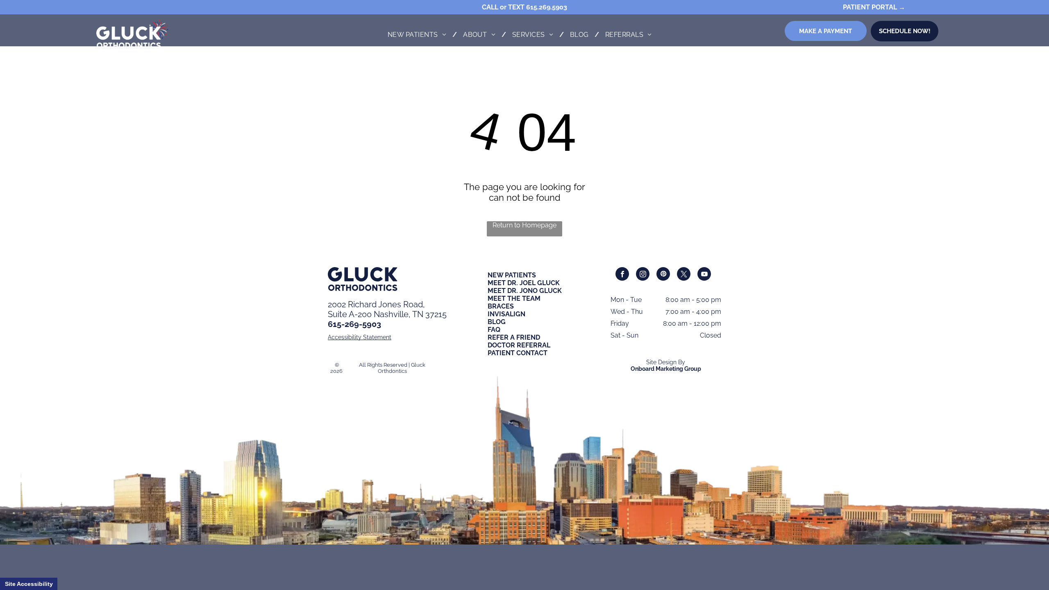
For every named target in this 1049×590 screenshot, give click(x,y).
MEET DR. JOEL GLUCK (524, 283)
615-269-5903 (354, 324)
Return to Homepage (524, 225)
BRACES (501, 306)
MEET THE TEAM (514, 298)
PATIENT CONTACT (517, 353)
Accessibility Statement (359, 337)
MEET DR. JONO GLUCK (525, 291)
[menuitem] (419, 35)
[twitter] (683, 275)
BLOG (497, 322)
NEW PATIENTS (512, 275)
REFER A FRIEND (514, 337)
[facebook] (622, 275)
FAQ (494, 330)
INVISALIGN (506, 314)
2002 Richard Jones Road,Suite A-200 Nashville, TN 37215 (387, 309)
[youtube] (704, 275)
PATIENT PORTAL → (874, 7)
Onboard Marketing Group (666, 368)
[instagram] (642, 275)
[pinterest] (663, 275)
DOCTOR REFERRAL (519, 345)
